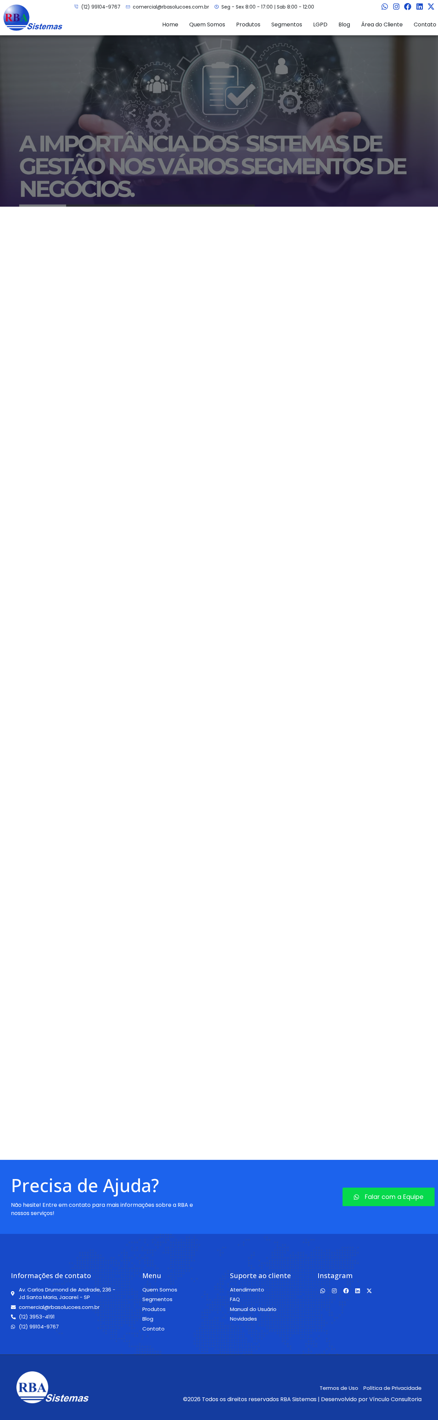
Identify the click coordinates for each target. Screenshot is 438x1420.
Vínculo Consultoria (395, 1399)
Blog (344, 24)
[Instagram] (396, 7)
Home (170, 24)
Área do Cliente (382, 24)
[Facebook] (408, 7)
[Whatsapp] (384, 7)
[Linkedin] (419, 7)
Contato (425, 24)
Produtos (248, 24)
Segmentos (286, 24)
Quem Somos (207, 24)
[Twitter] (431, 7)
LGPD (320, 24)
